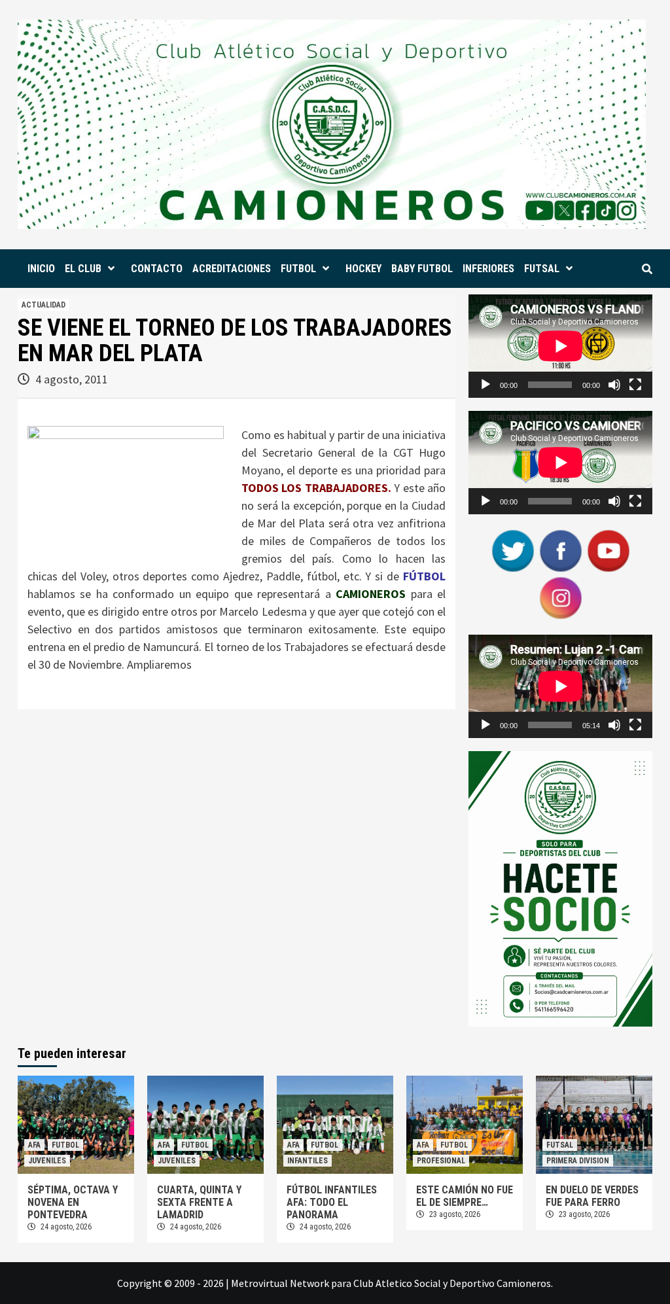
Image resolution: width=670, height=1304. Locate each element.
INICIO (41, 268)
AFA (34, 1145)
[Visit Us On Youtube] (608, 549)
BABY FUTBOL (422, 268)
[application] (560, 346)
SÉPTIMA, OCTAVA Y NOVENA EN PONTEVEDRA (72, 1202)
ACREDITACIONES (231, 268)
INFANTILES (307, 1160)
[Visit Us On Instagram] (560, 596)
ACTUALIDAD (43, 304)
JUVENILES (47, 1160)
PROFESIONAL (441, 1160)
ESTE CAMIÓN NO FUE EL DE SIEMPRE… (464, 1196)
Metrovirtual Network (280, 1283)
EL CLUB (83, 268)
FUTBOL (298, 268)
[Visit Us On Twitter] (513, 549)
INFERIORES (488, 268)
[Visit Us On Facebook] (560, 549)
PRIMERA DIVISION (577, 1160)
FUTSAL (541, 268)
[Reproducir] (485, 384)
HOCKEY (363, 268)
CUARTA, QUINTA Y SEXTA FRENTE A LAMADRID (199, 1202)
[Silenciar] (614, 384)
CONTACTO (157, 268)
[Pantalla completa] (635, 384)
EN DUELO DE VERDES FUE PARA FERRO (592, 1196)
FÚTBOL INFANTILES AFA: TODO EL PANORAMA (332, 1202)
